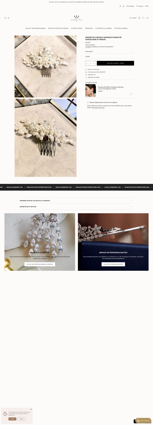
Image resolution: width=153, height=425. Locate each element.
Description (89, 51)
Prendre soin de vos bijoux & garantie (35, 200)
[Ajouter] (131, 94)
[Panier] (147, 17)
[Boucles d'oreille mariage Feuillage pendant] (90, 90)
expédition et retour (28, 207)
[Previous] (5, 2)
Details (87, 56)
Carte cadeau (130, 6)
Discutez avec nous (98, 107)
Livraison (88, 47)
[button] (35, 28)
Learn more (11, 415)
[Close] (31, 409)
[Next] (148, 2)
